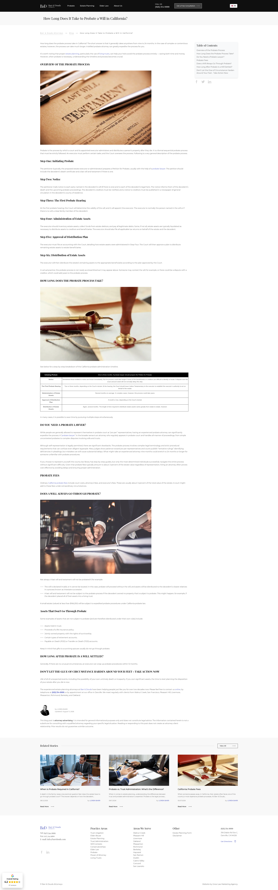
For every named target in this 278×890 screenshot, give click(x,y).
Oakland (137, 841)
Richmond (137, 847)
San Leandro (138, 866)
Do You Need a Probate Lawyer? (210, 57)
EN (235, 6)
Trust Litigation (97, 833)
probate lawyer (158, 169)
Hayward (137, 852)
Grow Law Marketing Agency (225, 884)
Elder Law (94, 850)
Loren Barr (62, 709)
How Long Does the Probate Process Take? (215, 54)
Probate (93, 852)
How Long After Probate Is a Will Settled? (214, 67)
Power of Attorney (98, 855)
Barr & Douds (86, 689)
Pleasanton (138, 844)
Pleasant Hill (138, 836)
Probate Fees (202, 60)
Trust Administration (99, 841)
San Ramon (138, 855)
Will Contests (96, 844)
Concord (137, 863)
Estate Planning (97, 838)
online (177, 689)
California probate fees (58, 483)
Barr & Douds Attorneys (51, 33)
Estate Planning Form (182, 833)
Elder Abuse (95, 836)
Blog (71, 33)
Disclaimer (177, 836)
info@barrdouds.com (56, 839)
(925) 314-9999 (162, 7)
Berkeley (137, 850)
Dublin (136, 858)
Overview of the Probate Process (211, 50)
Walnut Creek (139, 833)
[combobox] (233, 6)
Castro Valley (138, 861)
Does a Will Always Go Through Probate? (214, 64)
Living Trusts (95, 858)
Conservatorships (98, 847)
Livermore (137, 838)
